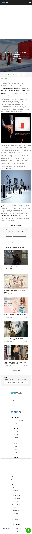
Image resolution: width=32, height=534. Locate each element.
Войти (8, 235)
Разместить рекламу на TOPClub (16, 382)
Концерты (16, 463)
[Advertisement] (16, 22)
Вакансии (16, 400)
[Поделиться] (13, 74)
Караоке (16, 437)
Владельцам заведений (16, 420)
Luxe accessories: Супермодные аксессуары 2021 (13, 339)
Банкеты (16, 443)
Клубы (16, 434)
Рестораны (16, 431)
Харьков (11, 528)
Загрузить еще (16, 370)
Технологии (16, 513)
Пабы (16, 449)
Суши (16, 452)
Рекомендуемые (16, 480)
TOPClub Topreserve (16, 423)
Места (16, 428)
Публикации (16, 496)
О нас (16, 397)
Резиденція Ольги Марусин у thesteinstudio (13, 267)
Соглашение (16, 403)
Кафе (16, 446)
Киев (16, 528)
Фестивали (16, 472)
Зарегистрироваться (20, 235)
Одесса (5, 528)
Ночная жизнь (16, 498)
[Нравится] (23, 74)
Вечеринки (16, 460)
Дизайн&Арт (25, 270)
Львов (26, 528)
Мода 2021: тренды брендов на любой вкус (15, 315)
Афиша (16, 457)
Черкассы (16, 531)
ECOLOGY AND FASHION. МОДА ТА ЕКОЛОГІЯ (15, 291)
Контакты (16, 406)
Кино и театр (16, 504)
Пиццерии (16, 440)
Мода (27, 293)
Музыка (16, 507)
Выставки (16, 466)
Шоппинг (26, 317)
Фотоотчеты (16, 485)
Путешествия (16, 519)
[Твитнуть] (8, 74)
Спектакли (16, 469)
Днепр (21, 528)
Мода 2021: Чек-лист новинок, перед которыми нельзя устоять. (15, 362)
